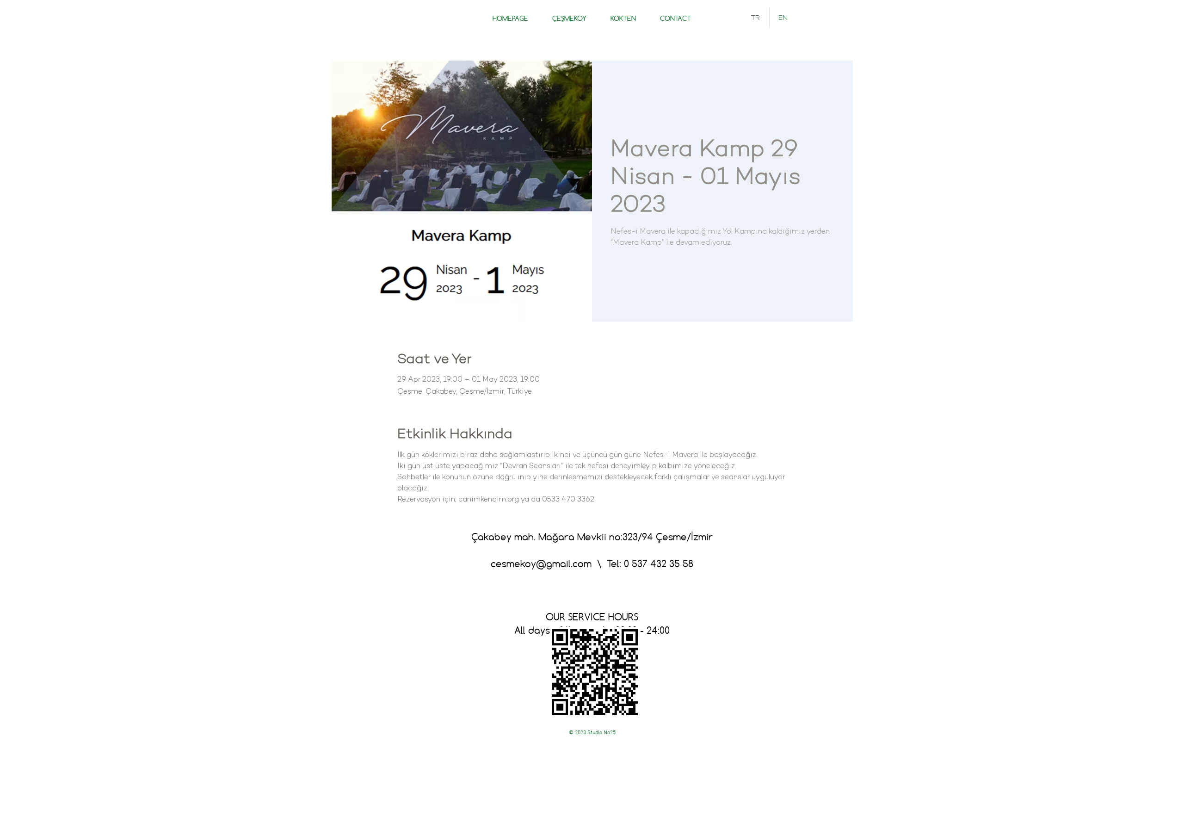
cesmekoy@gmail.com (541, 563)
